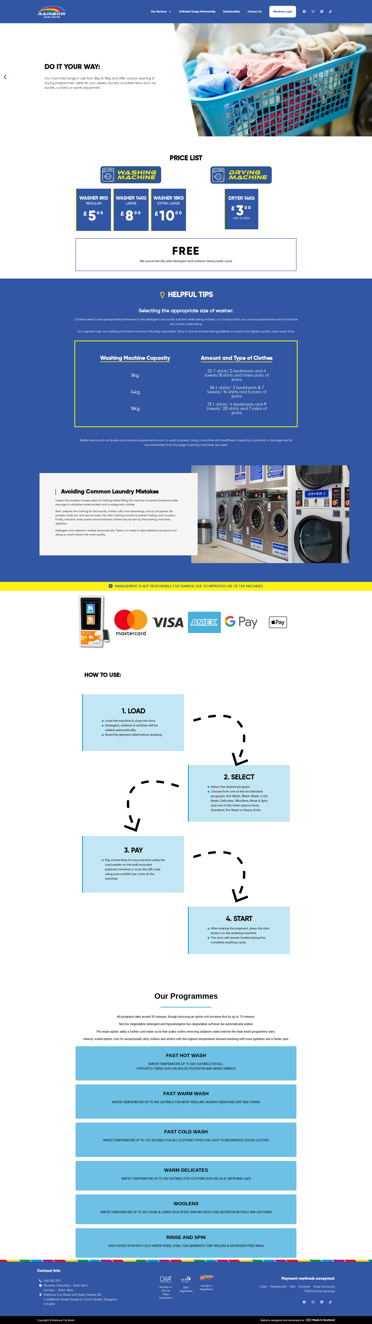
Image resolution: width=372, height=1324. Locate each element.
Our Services (159, 11)
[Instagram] (313, 11)
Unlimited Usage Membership (197, 11)
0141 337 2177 (52, 1281)
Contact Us (255, 11)
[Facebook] (304, 11)
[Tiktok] (330, 11)
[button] (5, 77)
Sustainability (231, 11)
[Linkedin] (321, 11)
